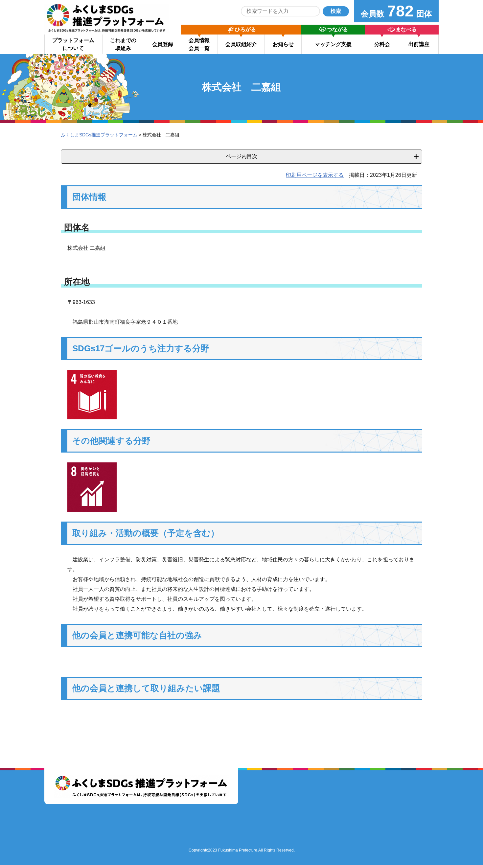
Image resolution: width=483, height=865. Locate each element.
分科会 (382, 44)
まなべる (406, 29)
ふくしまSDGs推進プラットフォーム (99, 134)
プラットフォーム (73, 44)
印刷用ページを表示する (315, 175)
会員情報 (199, 44)
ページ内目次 (241, 156)
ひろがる (245, 29)
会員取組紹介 (241, 44)
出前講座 (418, 44)
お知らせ (283, 44)
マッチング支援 (333, 44)
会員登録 (162, 44)
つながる (337, 29)
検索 (336, 11)
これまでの (123, 44)
